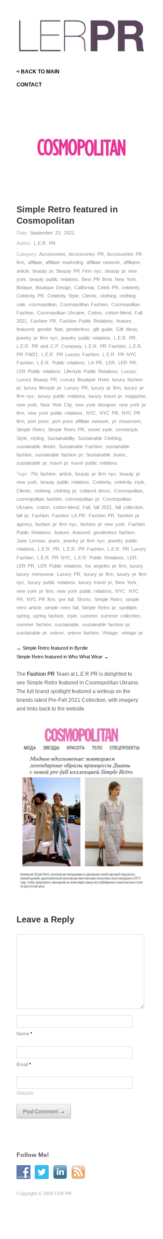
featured (25, 329)
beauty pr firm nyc (95, 473)
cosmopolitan (43, 304)
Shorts (84, 599)
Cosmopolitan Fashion (84, 304)
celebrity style (129, 482)
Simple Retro (30, 429)
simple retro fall (61, 607)
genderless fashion (113, 532)
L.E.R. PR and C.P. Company (49, 346)
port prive (38, 421)
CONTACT (29, 84)
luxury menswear (35, 574)
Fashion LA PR (68, 515)
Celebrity (102, 482)
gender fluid (50, 329)
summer (88, 615)
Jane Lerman (31, 540)
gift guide (103, 329)
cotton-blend (118, 312)
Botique (24, 287)
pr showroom (126, 421)
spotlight (127, 607)
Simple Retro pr (99, 607)
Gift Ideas (126, 329)
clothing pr (65, 490)
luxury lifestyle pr (42, 387)
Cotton (95, 312)
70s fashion (43, 473)
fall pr (22, 515)
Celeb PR (107, 287)
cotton (43, 507)
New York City (56, 404)
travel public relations (94, 463)
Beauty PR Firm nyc (79, 271)
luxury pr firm (106, 387)
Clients (89, 295)
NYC (91, 413)
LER (110, 362)
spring (23, 615)
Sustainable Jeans (106, 454)
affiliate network (103, 262)
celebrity (130, 287)
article (23, 271)
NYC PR (109, 413)
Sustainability (60, 438)
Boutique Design (53, 287)
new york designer (95, 404)
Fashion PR (43, 321)
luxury (136, 565)
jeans (54, 540)
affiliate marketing (64, 262)
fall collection (129, 507)
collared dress (95, 490)
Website (25, 1092)
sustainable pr (32, 463)
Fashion (40, 515)
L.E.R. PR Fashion (105, 346)
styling (37, 438)
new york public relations (55, 413)
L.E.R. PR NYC (54, 557)
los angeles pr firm (105, 565)
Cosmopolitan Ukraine (60, 312)
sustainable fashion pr (59, 454)
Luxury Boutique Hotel (84, 379)
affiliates (131, 262)
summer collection (120, 615)
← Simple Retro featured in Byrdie (52, 648)
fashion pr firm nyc (56, 524)
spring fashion (48, 615)
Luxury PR (76, 387)
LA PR (95, 362)
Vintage (110, 632)
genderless (78, 329)
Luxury (128, 371)
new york (27, 404)
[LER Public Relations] (82, 34)
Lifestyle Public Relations (91, 371)
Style (22, 438)
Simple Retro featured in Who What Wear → (63, 656)
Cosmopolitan (128, 490)
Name (24, 1033)
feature (123, 321)
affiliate (35, 262)
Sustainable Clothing (99, 438)
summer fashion (34, 624)
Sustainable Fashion (80, 446)
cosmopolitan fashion (39, 499)
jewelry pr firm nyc (37, 337)
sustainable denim (36, 446)
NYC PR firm (41, 599)
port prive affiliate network (80, 421)
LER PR (127, 362)
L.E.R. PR (45, 243)
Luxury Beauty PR (37, 379)
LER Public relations (38, 371)
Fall (86, 507)
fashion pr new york (102, 524)
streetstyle (127, 429)
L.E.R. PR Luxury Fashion (70, 354)
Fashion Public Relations (86, 321)
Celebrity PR (30, 295)
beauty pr (43, 271)
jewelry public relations (85, 337)
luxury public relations (61, 396)
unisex (57, 632)
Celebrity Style (63, 295)
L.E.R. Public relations (61, 362)
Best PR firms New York (109, 279)
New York (125, 582)
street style (100, 429)
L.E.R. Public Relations (99, 557)
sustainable (67, 624)
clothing (108, 295)
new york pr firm (35, 591)
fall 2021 (102, 507)
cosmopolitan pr (82, 499)
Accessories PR (86, 254)
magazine (135, 396)
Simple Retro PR (66, 429)
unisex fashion (83, 632)
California (84, 287)
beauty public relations (54, 279)
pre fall (66, 599)
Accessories (52, 254)
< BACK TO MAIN (38, 71)
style (72, 615)
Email (24, 1064)
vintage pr (132, 632)
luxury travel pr (105, 396)
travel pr (59, 463)
